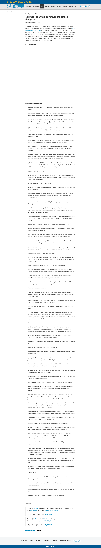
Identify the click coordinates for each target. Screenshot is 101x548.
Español (71, 6)
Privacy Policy (50, 546)
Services (58, 6)
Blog (12, 11)
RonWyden (36, 508)
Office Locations (65, 541)
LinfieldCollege (34, 510)
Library (52, 6)
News (42, 6)
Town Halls (36, 6)
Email (33, 530)
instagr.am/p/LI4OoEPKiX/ (51, 510)
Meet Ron (28, 6)
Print (28, 530)
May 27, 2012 (48, 514)
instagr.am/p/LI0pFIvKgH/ (44, 521)
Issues (47, 6)
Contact (65, 6)
